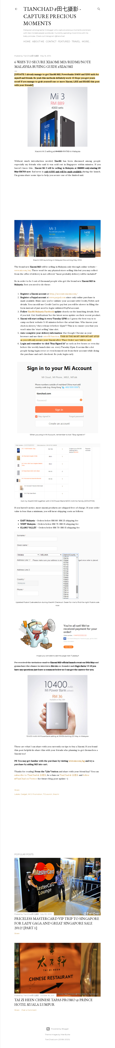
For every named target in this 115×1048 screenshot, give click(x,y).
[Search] (99, 8)
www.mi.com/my (22, 270)
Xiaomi (56, 794)
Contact (51, 41)
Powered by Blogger (60, 1029)
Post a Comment (29, 1010)
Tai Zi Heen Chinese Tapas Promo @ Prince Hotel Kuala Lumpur (53, 1002)
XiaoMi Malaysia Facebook (41, 311)
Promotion (37, 794)
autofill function (51, 336)
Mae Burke (65, 1034)
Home (27, 41)
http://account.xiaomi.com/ (64, 293)
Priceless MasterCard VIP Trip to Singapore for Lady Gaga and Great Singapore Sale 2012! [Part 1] (56, 923)
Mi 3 (30, 794)
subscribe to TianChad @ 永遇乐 (30, 775)
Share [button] (16, 790)
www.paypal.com (57, 297)
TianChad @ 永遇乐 (69, 775)
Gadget (24, 794)
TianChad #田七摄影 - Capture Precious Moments (52, 16)
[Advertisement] (57, 198)
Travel (76, 41)
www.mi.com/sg (77, 761)
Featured (64, 41)
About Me (38, 41)
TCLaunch (47, 794)
